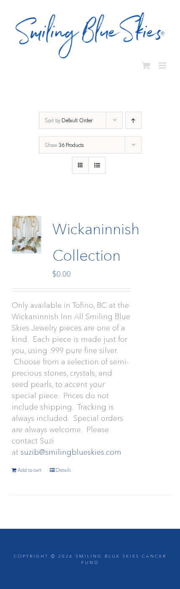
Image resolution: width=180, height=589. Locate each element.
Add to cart (29, 467)
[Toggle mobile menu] (163, 62)
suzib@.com (71, 448)
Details (63, 467)
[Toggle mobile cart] (146, 62)
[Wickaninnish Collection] (27, 231)
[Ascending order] (133, 116)
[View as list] (97, 162)
